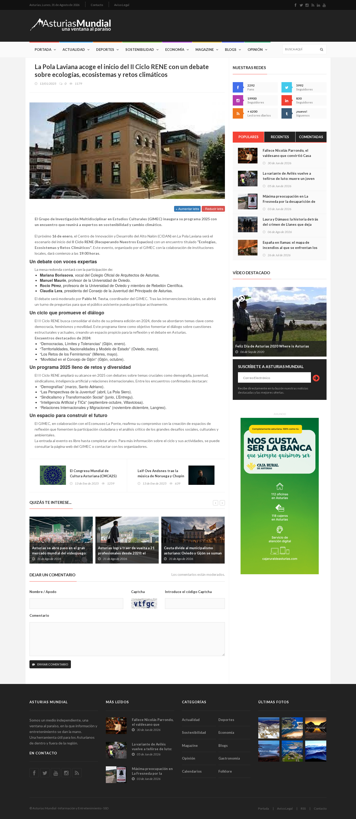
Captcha (138, 592)
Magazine (204, 49)
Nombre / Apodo (42, 592)
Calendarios (192, 771)
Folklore (225, 771)
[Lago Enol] (315, 727)
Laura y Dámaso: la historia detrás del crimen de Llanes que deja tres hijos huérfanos (290, 224)
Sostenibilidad (139, 49)
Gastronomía (229, 758)
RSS (303, 808)
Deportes (105, 49)
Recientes (280, 137)
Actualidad (74, 49)
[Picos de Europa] (315, 751)
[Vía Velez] (268, 751)
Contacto (97, 5)
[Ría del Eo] (292, 751)
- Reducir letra (213, 208)
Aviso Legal (121, 5)
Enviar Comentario (52, 664)
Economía (174, 49)
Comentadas (311, 137)
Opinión (255, 49)
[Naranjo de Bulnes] (268, 727)
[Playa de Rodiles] (292, 727)
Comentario (39, 615)
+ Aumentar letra (187, 208)
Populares (248, 137)
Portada (43, 49)
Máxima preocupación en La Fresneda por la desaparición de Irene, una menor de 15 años (289, 201)
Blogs (230, 49)
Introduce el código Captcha (188, 592)
